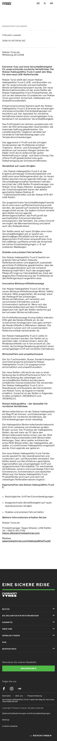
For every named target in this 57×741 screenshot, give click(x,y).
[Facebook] (4, 689)
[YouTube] (19, 689)
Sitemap (5, 720)
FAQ (4, 642)
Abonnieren (28, 668)
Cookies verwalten (10, 726)
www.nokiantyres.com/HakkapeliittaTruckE (26, 541)
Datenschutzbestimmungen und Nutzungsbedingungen (26, 713)
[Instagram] (11, 689)
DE (38, 3)
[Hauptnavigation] (51, 3)
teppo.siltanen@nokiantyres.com (21, 533)
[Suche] (45, 3)
